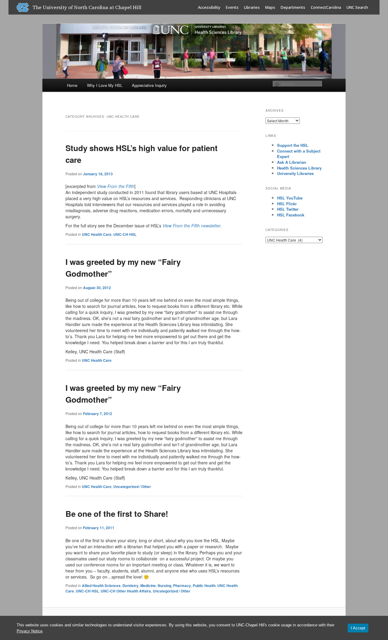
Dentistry (130, 585)
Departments (293, 7)
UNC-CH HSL (124, 234)
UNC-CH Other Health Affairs (126, 591)
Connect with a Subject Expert (298, 154)
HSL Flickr (287, 203)
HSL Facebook (290, 215)
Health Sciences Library (299, 168)
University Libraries (295, 173)
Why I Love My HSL (104, 85)
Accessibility (209, 7)
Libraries (252, 7)
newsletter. (192, 226)
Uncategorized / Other (132, 486)
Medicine (148, 585)
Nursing (164, 585)
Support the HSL (292, 145)
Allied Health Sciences (101, 585)
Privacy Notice (29, 631)
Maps (270, 7)
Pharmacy (182, 585)
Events (232, 7)
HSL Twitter (288, 209)
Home (72, 85)
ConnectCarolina (326, 7)
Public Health (204, 585)
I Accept (358, 628)
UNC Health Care (97, 234)
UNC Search (357, 7)
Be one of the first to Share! (116, 513)
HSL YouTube (290, 198)
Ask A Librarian (291, 162)
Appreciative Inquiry (149, 85)
